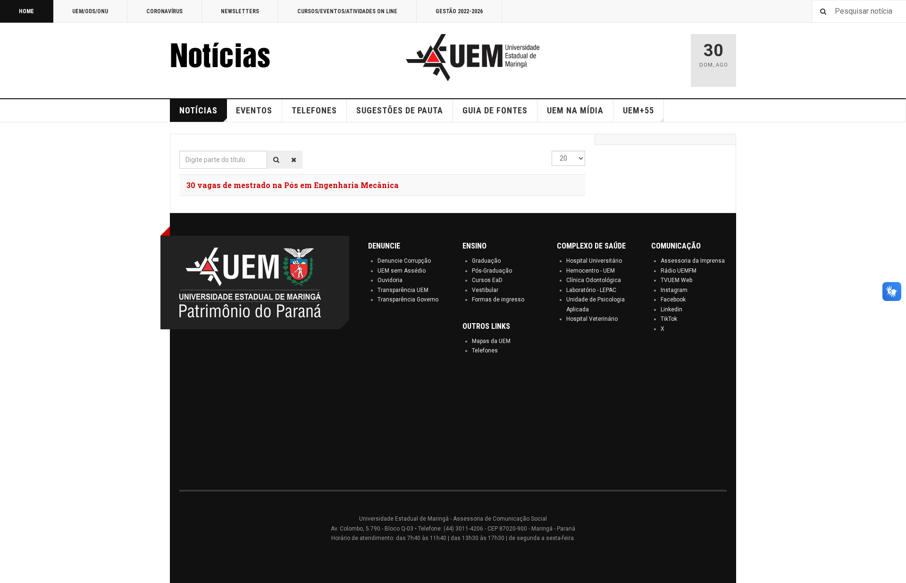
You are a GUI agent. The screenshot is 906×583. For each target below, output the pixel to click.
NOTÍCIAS (198, 110)
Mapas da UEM (491, 341)
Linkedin (671, 309)
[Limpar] (293, 160)
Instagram (674, 290)
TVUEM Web (676, 280)
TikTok (669, 319)
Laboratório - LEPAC (591, 290)
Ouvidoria (390, 280)
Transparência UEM (403, 290)
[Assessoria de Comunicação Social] (240, 57)
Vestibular (485, 290)
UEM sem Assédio (402, 270)
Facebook (673, 299)
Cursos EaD (487, 280)
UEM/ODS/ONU (90, 11)
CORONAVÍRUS (164, 11)
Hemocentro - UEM (590, 270)
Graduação (486, 260)
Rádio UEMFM (678, 270)
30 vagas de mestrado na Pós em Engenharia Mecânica (292, 185)
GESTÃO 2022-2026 (459, 11)
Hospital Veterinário (592, 319)
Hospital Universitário (594, 260)
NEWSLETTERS (240, 11)
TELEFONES (314, 110)
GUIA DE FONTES (495, 110)
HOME (26, 11)
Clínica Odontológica (593, 280)
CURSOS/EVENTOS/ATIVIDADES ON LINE (347, 11)
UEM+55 (638, 110)
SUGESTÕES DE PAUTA (399, 110)
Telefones (485, 350)
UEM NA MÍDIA (575, 110)
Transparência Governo (408, 299)
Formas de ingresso (498, 299)
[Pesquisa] (276, 160)
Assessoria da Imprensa (693, 260)
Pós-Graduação (492, 270)
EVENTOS (254, 110)
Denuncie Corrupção (404, 260)
